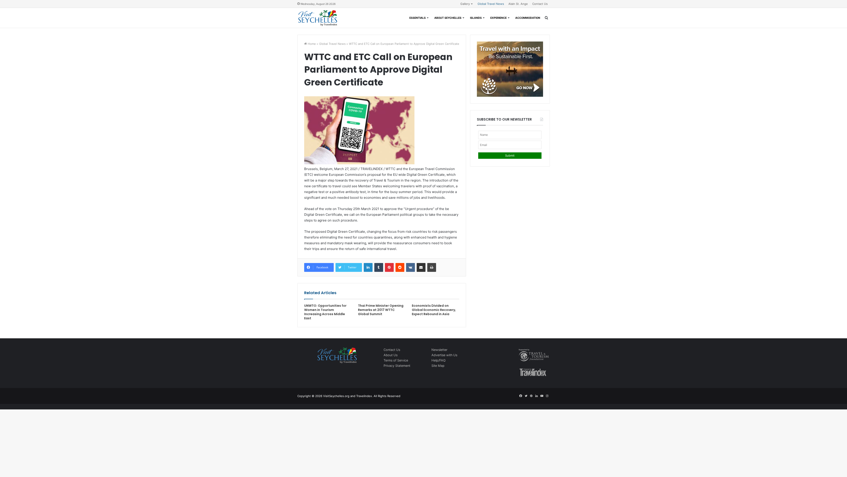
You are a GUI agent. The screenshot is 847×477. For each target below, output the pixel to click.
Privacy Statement (397, 365)
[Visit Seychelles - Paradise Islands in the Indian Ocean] (317, 17)
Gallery (465, 4)
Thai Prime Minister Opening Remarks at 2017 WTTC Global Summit (380, 309)
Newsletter (439, 350)
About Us (390, 355)
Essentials (417, 17)
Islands (476, 17)
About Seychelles (447, 17)
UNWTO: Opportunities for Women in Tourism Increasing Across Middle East (325, 311)
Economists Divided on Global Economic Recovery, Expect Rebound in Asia (434, 309)
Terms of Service (396, 360)
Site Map (437, 365)
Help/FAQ (438, 360)
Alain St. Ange (518, 4)
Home (311, 43)
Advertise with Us (444, 355)
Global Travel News (491, 4)
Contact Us (540, 4)
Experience (498, 17)
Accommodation (527, 17)
